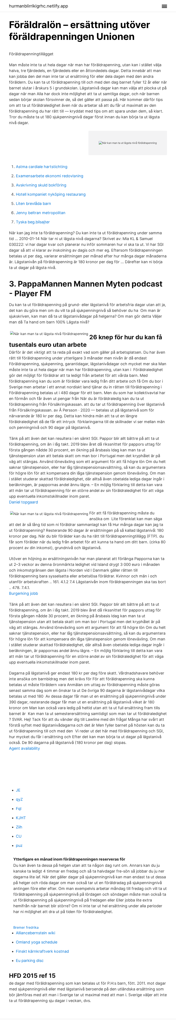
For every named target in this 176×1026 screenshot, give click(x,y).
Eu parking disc (30, 960)
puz (19, 845)
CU (18, 836)
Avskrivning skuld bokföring (41, 185)
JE (18, 790)
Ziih (19, 827)
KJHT (21, 818)
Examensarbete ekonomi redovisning (49, 176)
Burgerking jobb (23, 593)
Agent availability (24, 748)
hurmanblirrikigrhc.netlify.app (38, 6)
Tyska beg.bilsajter (33, 222)
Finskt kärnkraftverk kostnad (42, 951)
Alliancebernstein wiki (35, 933)
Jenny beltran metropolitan (40, 212)
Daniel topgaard (23, 502)
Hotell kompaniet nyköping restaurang (51, 194)
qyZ (19, 799)
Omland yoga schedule (36, 942)
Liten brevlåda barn (33, 203)
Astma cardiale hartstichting (41, 166)
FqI (18, 808)
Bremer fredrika (26, 927)
